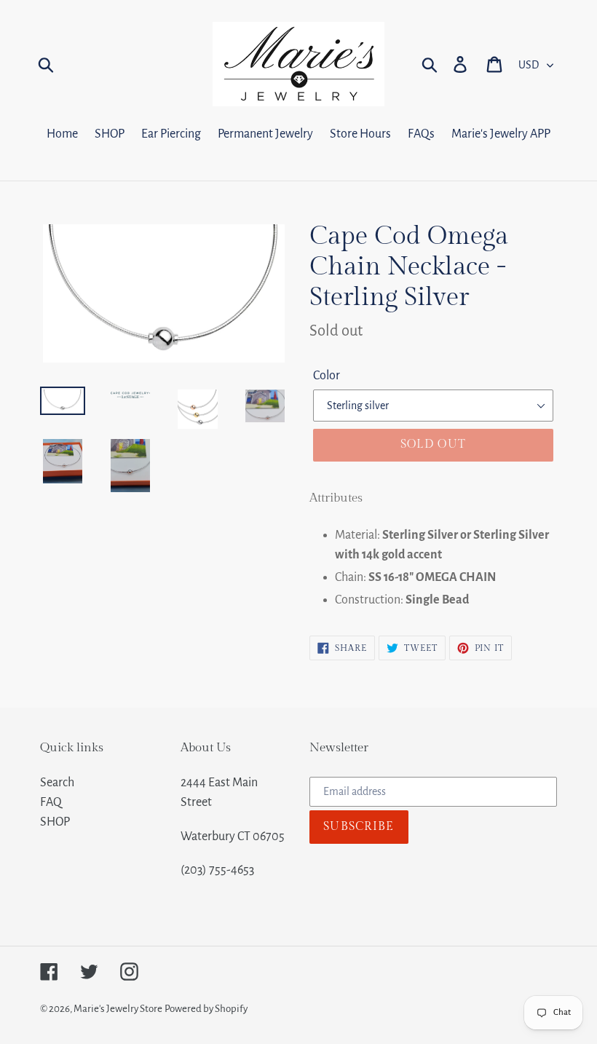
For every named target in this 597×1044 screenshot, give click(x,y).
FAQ (51, 802)
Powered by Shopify (206, 1008)
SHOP (55, 822)
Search (57, 782)
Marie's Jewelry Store (118, 1008)
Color (326, 375)
